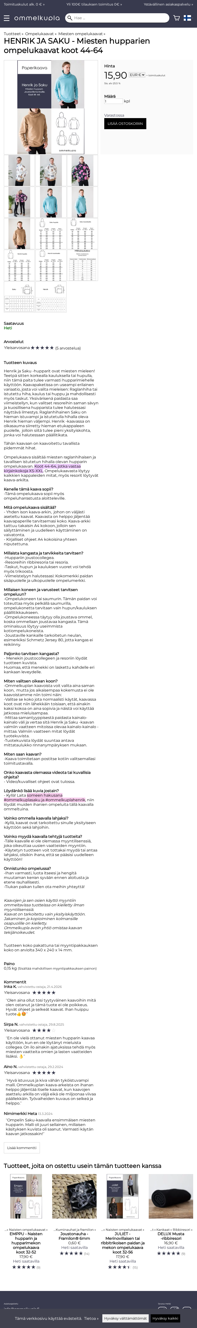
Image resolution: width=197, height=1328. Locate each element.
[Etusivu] (39, 19)
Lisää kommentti (22, 1148)
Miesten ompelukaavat (81, 34)
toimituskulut (156, 75)
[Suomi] (188, 18)
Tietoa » (91, 1318)
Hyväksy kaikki (165, 1318)
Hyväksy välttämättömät (125, 1318)
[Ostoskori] (176, 18)
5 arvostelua (68, 348)
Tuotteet (14, 34)
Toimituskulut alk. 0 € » (24, 4)
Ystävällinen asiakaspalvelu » (168, 4)
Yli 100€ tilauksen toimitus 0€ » (94, 4)
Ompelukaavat (40, 34)
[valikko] (6, 18)
